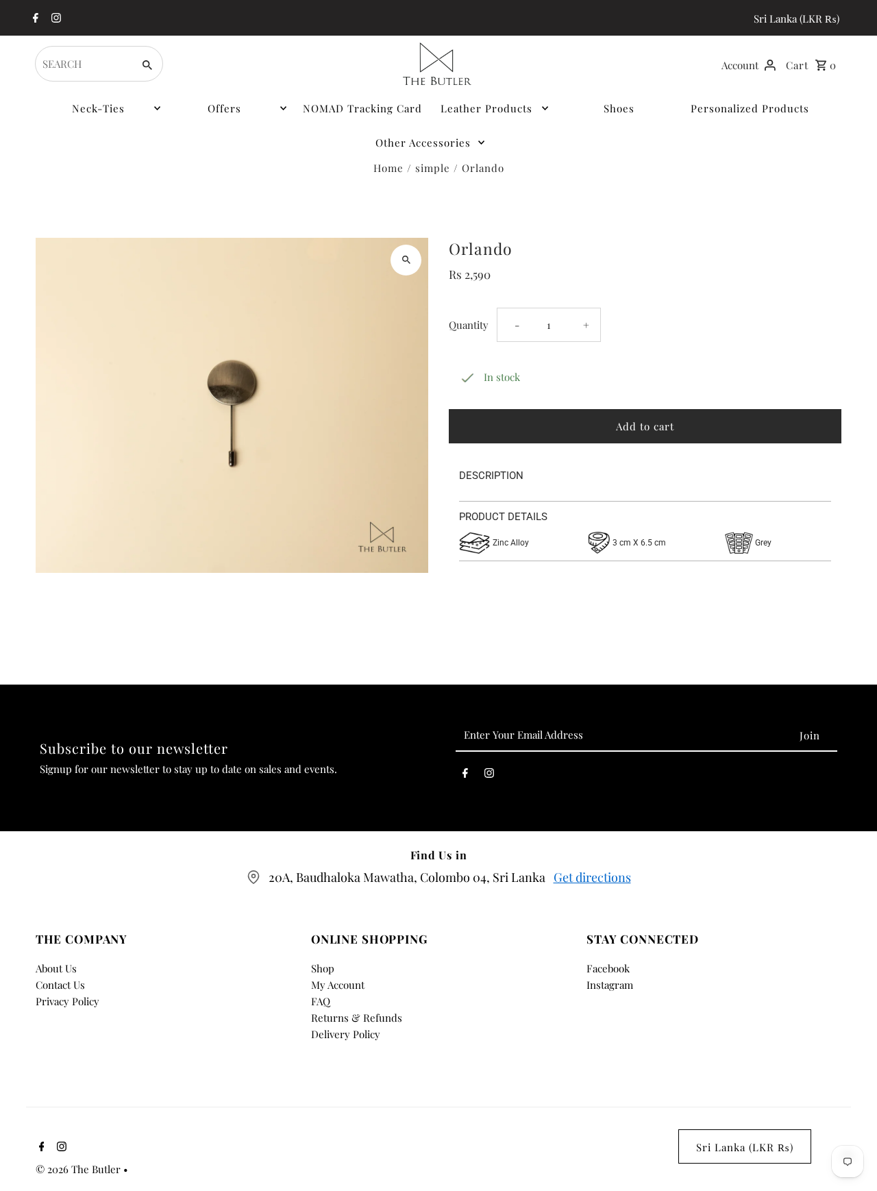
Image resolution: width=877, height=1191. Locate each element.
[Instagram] (54, 18)
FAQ (320, 1001)
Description (491, 475)
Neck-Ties (98, 108)
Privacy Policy (67, 1001)
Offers (224, 108)
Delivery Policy (345, 1034)
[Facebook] (33, 18)
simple (432, 168)
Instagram (609, 985)
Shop (322, 968)
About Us (56, 968)
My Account (338, 985)
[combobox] (82, 64)
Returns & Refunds (356, 1017)
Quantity (469, 325)
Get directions (592, 877)
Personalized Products (750, 108)
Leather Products (486, 108)
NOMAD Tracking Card (362, 108)
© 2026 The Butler (79, 1169)
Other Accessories (423, 142)
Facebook (608, 968)
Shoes (619, 108)
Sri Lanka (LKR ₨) (796, 18)
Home (388, 168)
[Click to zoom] (406, 260)
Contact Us (60, 985)
